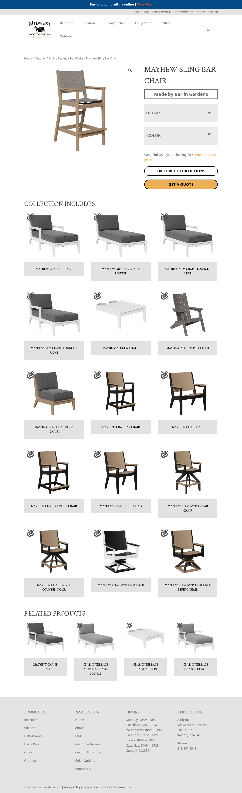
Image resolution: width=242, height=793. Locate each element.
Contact (213, 12)
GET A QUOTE (181, 184)
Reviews (201, 12)
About (137, 12)
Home (28, 58)
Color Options (182, 12)
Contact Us (83, 769)
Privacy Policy (72, 787)
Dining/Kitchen (115, 23)
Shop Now (144, 4)
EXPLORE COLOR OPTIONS (181, 170)
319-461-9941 (186, 748)
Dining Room (33, 736)
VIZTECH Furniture (119, 787)
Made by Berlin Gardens (181, 94)
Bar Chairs (76, 58)
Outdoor (66, 36)
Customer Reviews (88, 744)
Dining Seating (58, 58)
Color (154, 135)
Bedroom (66, 23)
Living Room (143, 23)
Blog (146, 12)
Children (89, 23)
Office (166, 23)
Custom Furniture (161, 12)
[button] (130, 70)
